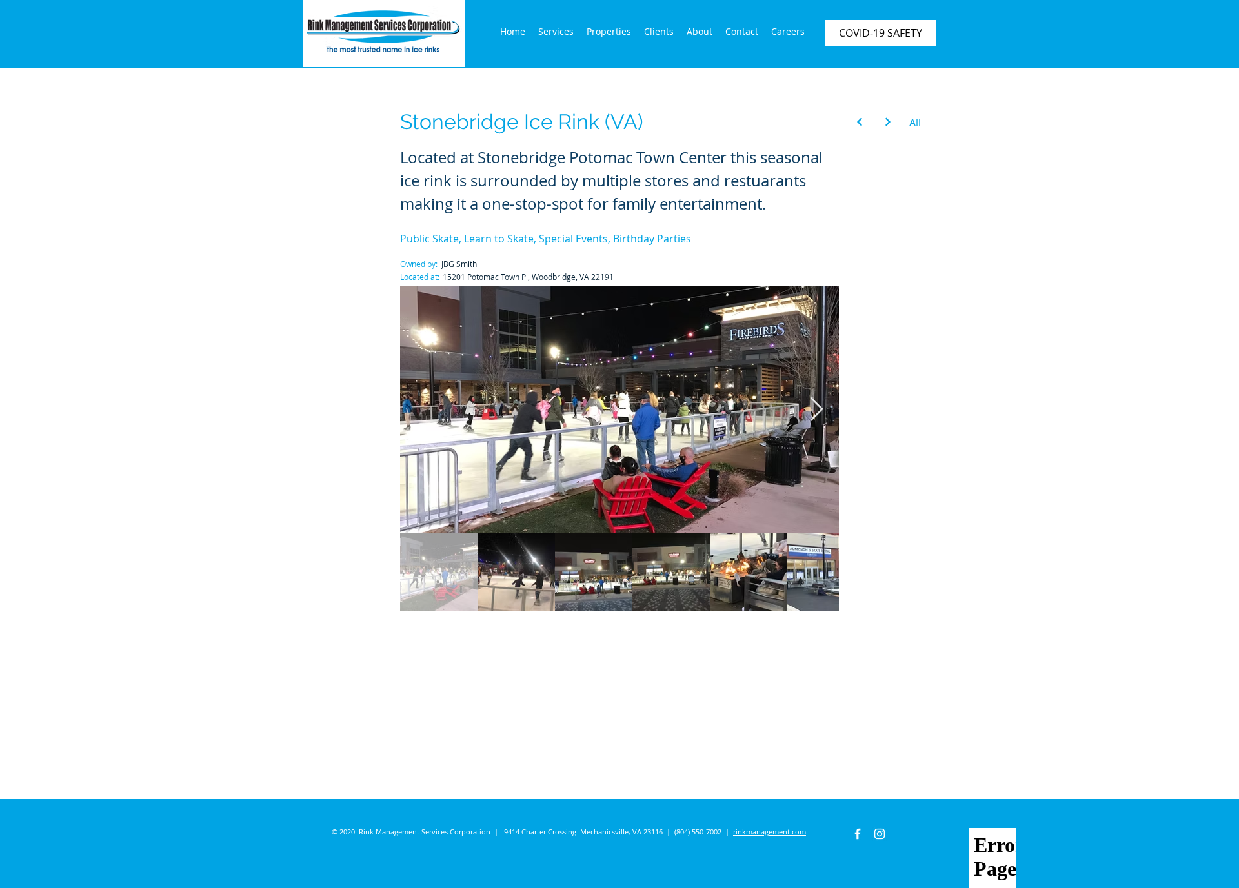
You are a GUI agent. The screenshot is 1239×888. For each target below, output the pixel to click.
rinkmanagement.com (769, 831)
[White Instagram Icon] (879, 834)
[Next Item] (816, 409)
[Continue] (859, 122)
